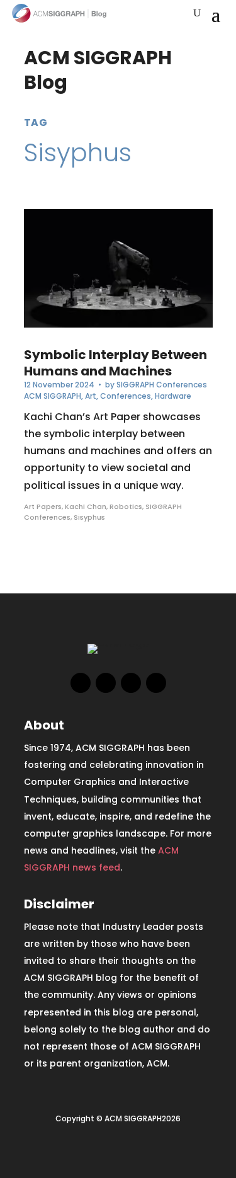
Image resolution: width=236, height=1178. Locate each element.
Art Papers (43, 506)
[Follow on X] (106, 683)
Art (90, 396)
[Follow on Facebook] (80, 683)
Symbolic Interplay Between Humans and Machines (115, 363)
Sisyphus (89, 517)
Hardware (173, 396)
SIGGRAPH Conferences (161, 384)
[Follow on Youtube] (156, 683)
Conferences (125, 396)
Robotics (126, 506)
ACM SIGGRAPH (52, 396)
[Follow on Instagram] (131, 683)
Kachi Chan (85, 506)
